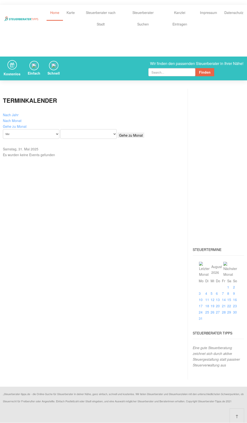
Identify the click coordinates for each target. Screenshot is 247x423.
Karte (71, 12)
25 (207, 312)
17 (201, 305)
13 (218, 299)
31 (201, 318)
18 (207, 305)
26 (212, 312)
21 (224, 305)
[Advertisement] (218, 166)
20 (218, 305)
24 (201, 312)
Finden (205, 72)
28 (224, 312)
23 (235, 305)
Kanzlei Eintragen (179, 18)
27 (218, 312)
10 (201, 299)
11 (207, 299)
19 (212, 305)
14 (224, 299)
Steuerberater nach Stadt (101, 18)
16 (235, 299)
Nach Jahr (11, 114)
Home (54, 12)
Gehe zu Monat (15, 126)
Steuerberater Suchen (143, 18)
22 (229, 305)
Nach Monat (12, 120)
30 (235, 312)
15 (229, 299)
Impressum (208, 12)
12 (212, 299)
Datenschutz (233, 12)
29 (229, 312)
